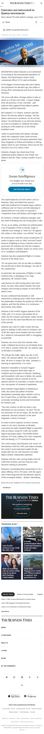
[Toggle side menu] (2, 3)
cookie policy (15, 722)
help (18, 718)
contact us (12, 718)
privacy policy (25, 718)
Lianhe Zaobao (36, 709)
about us (5, 718)
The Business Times (23, 709)
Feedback (7, 488)
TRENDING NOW (9, 524)
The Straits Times (8, 709)
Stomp (32, 712)
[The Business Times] (20, 3)
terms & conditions (36, 718)
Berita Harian (13, 712)
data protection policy (26, 722)
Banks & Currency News (25, 594)
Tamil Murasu (24, 712)
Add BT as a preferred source (17, 30)
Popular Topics (8, 594)
